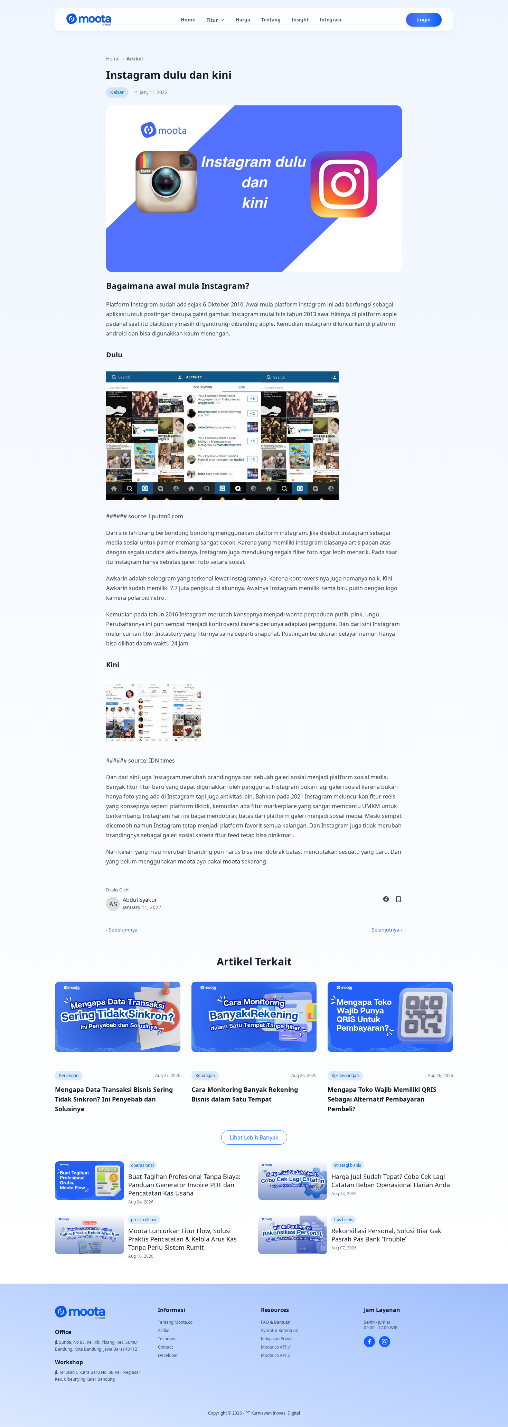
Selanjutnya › (387, 929)
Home (188, 19)
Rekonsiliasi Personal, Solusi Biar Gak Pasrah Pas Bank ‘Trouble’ (386, 1235)
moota (186, 861)
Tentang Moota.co (175, 1322)
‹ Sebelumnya (122, 929)
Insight (300, 19)
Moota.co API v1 (276, 1347)
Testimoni (167, 1339)
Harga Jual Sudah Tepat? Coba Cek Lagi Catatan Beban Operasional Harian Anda (390, 1180)
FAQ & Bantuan (275, 1322)
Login (424, 19)
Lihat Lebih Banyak (254, 1137)
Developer (168, 1355)
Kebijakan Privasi (277, 1339)
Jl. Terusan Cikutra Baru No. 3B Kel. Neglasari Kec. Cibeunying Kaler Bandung (98, 1375)
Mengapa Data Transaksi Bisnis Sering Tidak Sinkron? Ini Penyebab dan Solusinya (114, 1099)
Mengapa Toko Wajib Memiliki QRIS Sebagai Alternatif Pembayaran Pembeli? (382, 1099)
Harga (243, 19)
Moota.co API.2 (275, 1355)
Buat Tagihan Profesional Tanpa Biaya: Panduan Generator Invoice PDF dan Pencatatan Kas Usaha (184, 1184)
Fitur (212, 20)
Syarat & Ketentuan (279, 1330)
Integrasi (330, 19)
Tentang (271, 19)
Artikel (134, 58)
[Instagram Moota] (384, 1341)
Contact (165, 1347)
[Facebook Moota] (369, 1341)
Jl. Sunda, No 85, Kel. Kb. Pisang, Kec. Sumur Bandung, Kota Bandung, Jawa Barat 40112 (96, 1345)
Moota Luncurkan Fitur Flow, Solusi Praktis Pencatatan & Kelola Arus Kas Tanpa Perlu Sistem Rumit (182, 1239)
